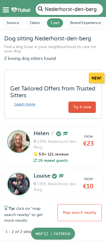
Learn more (24, 104)
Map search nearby (79, 212)
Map (40, 234)
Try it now (82, 107)
